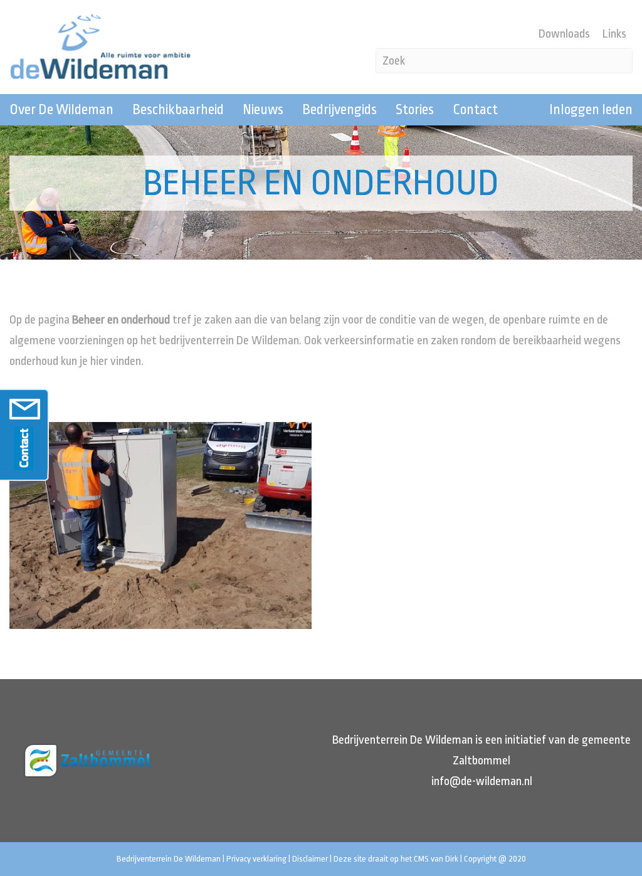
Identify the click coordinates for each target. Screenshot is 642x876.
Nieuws (263, 110)
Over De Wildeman (61, 110)
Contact (475, 110)
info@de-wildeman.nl (481, 781)
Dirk (451, 858)
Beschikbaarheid (178, 110)
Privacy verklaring (256, 858)
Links (614, 34)
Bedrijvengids (339, 110)
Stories (415, 110)
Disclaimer (310, 858)
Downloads (564, 34)
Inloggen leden (591, 110)
